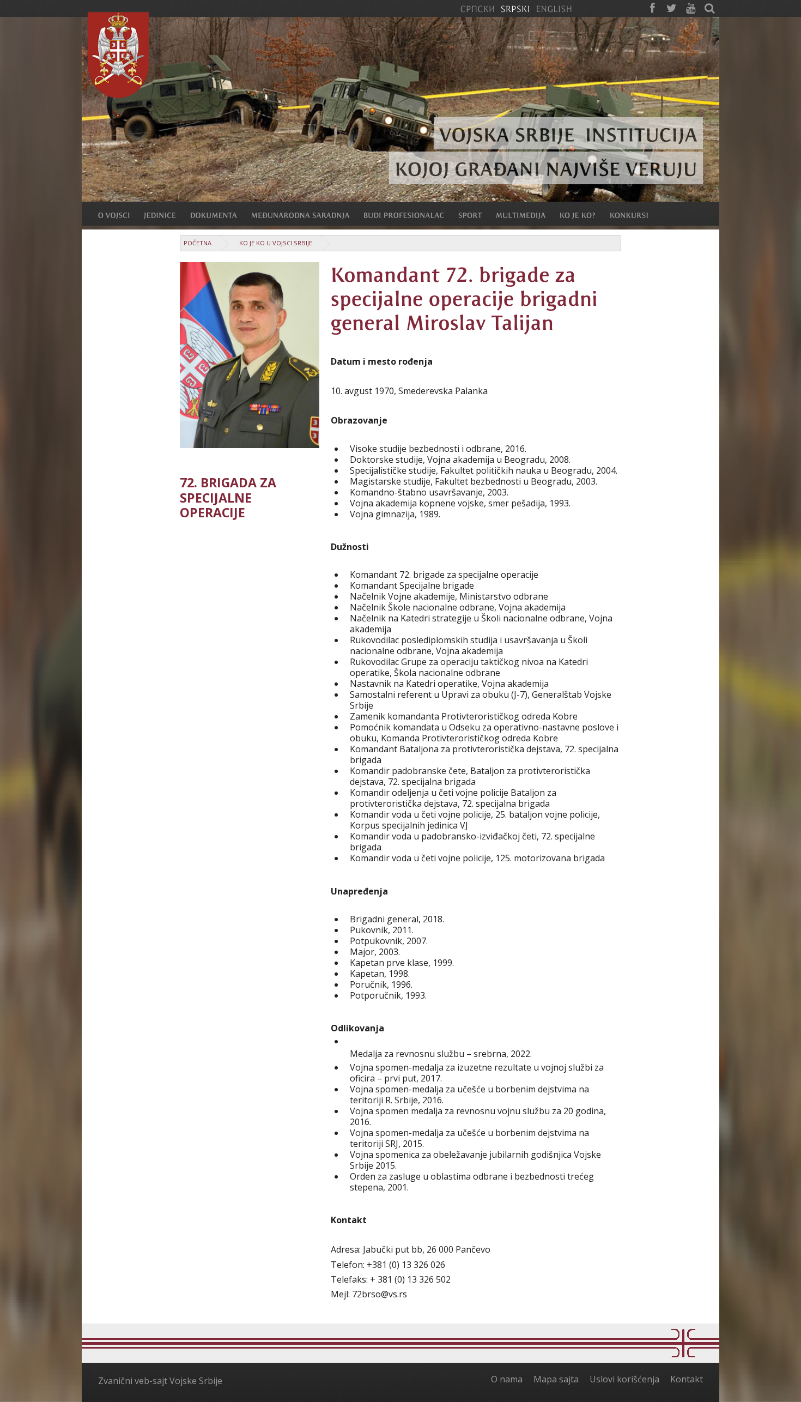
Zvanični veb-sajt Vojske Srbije (160, 1381)
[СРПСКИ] (477, 8)
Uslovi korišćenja (624, 1379)
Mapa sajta (556, 1379)
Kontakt (686, 1379)
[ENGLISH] (554, 8)
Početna (197, 243)
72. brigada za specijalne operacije (228, 497)
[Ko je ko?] (585, 215)
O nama (507, 1379)
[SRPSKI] (515, 8)
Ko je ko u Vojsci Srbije (275, 243)
